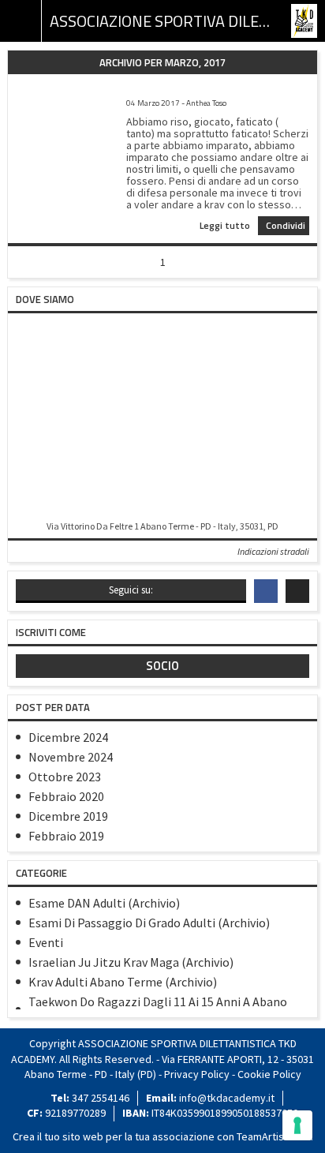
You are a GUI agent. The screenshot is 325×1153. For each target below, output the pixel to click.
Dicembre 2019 (68, 816)
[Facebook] (266, 591)
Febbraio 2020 (66, 796)
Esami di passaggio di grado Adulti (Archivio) (149, 922)
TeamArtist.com (274, 1136)
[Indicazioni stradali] (162, 418)
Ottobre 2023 (64, 776)
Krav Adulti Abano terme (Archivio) (122, 982)
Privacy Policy (197, 1074)
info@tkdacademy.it (227, 1098)
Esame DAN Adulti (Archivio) (104, 903)
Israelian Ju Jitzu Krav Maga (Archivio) (130, 962)
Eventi (45, 942)
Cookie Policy (269, 1074)
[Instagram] (297, 591)
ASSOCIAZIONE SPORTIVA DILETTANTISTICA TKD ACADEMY (162, 21)
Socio (162, 666)
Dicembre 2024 (68, 737)
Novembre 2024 (70, 757)
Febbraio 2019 (66, 836)
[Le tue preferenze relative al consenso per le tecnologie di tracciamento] (297, 1125)
